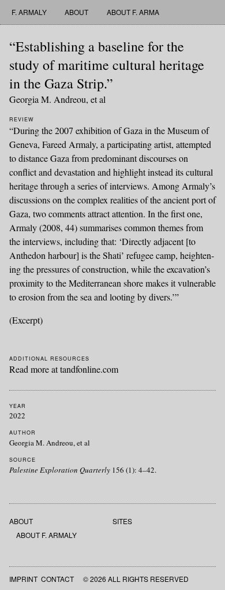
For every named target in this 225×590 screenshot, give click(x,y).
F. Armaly (29, 12)
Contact (57, 579)
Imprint (23, 579)
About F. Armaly (137, 12)
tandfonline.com (89, 369)
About (76, 12)
